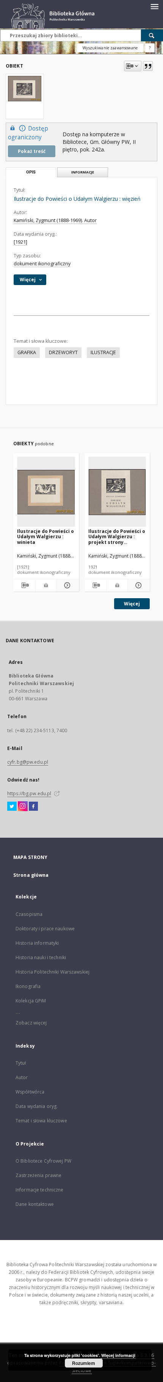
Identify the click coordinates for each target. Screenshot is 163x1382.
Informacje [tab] (82, 172)
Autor (22, 1077)
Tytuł (21, 1063)
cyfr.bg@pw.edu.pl (27, 762)
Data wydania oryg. (37, 1106)
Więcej (132, 603)
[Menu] (154, 6)
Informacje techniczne (40, 1190)
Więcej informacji (118, 1355)
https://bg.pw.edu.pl (29, 793)
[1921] (20, 242)
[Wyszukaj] (152, 35)
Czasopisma (29, 914)
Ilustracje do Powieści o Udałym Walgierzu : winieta (45, 536)
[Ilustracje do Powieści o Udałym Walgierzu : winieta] (46, 492)
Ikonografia (28, 986)
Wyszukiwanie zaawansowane (110, 47)
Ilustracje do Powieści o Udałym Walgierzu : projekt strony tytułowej (116, 536)
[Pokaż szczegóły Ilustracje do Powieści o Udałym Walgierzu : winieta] (66, 585)
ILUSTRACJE (103, 352)
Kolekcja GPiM (31, 1000)
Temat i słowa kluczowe (41, 1120)
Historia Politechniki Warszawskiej (52, 972)
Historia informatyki (37, 943)
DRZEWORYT (63, 352)
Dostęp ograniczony (28, 132)
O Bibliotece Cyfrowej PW (43, 1161)
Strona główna (31, 875)
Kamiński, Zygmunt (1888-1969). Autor (55, 220)
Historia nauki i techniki (41, 957)
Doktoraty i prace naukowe (45, 928)
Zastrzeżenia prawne (38, 1175)
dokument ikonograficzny (42, 263)
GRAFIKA (26, 352)
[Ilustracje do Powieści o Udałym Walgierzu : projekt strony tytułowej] (117, 492)
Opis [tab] (31, 172)
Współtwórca (30, 1092)
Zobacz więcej (31, 1023)
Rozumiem (83, 1363)
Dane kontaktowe (35, 1204)
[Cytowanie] (148, 66)
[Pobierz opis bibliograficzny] (24, 585)
